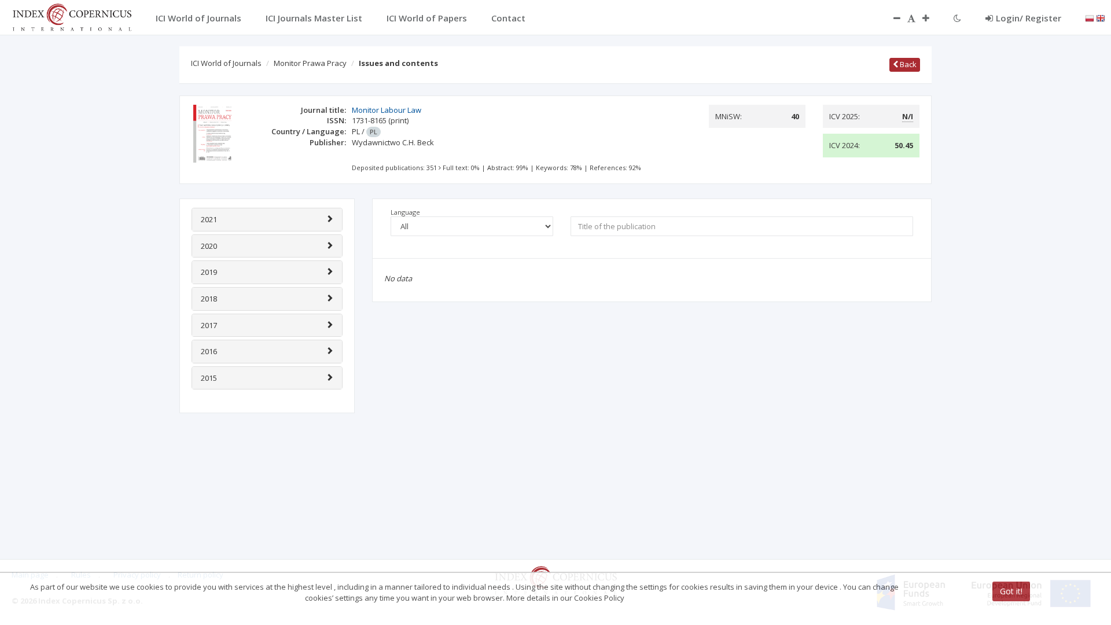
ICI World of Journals (226, 63)
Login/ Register (1028, 18)
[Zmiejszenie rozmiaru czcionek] (891, 18)
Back (907, 64)
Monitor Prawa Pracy (310, 63)
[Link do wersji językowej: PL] (1089, 17)
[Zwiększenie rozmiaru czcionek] (931, 18)
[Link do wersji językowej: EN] (1100, 17)
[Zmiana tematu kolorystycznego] (957, 18)
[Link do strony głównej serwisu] (72, 16)
